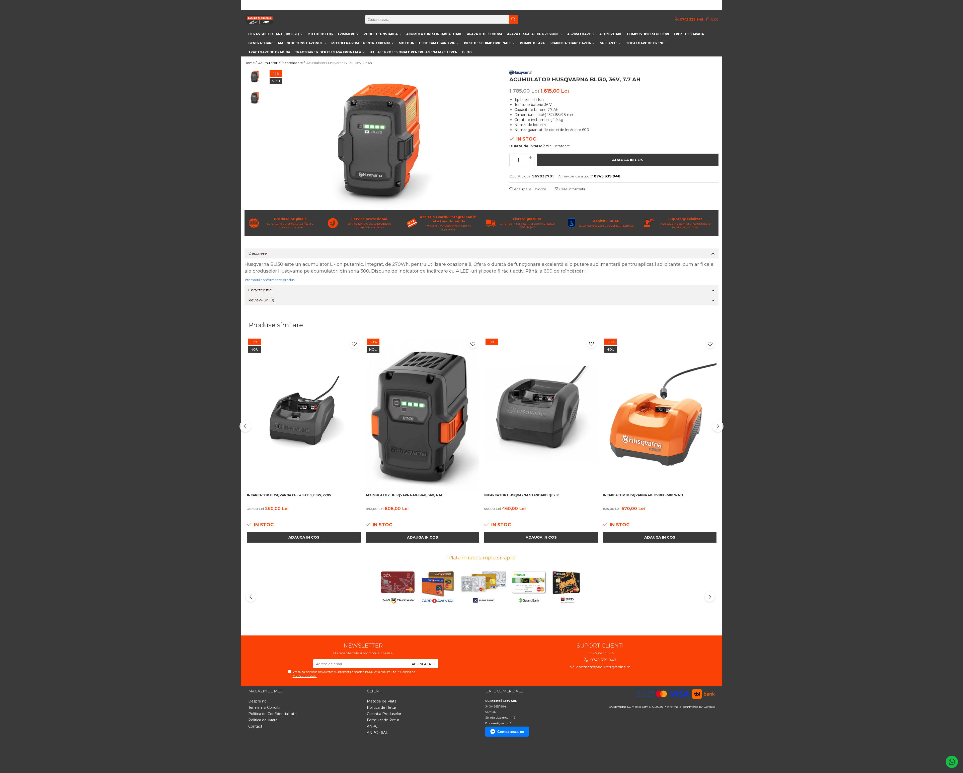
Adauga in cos (627, 160)
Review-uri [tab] (261, 300)
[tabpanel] (382, 138)
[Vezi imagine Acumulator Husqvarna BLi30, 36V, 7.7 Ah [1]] (255, 97)
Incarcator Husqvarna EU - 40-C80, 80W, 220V (289, 495)
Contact (255, 726)
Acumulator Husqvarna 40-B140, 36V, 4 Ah (404, 495)
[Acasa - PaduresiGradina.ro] (270, 19)
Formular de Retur (383, 720)
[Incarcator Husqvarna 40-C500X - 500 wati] (659, 414)
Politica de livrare (263, 720)
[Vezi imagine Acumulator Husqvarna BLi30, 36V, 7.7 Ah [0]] (255, 76)
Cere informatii (571, 189)
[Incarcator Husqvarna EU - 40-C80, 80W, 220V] (304, 414)
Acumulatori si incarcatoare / (281, 63)
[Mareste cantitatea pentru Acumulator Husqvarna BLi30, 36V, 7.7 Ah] (530, 157)
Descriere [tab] (257, 253)
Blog (467, 52)
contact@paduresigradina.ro (602, 667)
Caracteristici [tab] (260, 290)
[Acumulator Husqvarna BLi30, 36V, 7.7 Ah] (382, 138)
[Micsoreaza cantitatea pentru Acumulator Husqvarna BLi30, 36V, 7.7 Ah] (530, 163)
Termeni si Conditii (264, 707)
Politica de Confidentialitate (272, 714)
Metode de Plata (381, 701)
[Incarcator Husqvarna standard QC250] (541, 414)
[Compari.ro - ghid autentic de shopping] (266, 758)
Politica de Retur (381, 707)
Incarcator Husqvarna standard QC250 (521, 495)
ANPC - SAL (377, 732)
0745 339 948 (602, 660)
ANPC (372, 726)
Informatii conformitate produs (269, 280)
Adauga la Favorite (529, 189)
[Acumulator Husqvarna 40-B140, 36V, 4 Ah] (422, 414)
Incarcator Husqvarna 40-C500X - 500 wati (643, 495)
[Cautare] (513, 19)
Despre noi (257, 701)
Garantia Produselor (384, 714)
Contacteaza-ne (510, 732)
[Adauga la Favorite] (354, 343)
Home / (251, 63)
